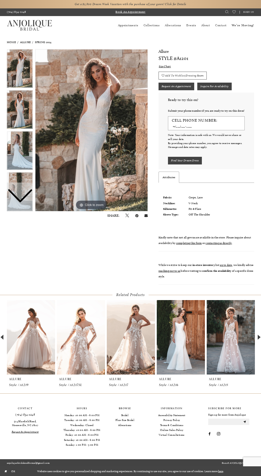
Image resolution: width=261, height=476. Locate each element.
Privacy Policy (171, 420)
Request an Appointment (176, 86)
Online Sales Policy (171, 430)
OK (13, 471)
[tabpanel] (91, 130)
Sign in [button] (248, 11)
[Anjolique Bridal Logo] (29, 25)
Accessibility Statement (171, 415)
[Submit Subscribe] (245, 422)
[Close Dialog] (5, 471)
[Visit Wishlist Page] (234, 12)
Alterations (124, 425)
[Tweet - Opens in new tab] (127, 216)
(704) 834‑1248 (25, 415)
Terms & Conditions (171, 425)
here (220, 471)
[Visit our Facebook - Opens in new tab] (209, 434)
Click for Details (175, 4)
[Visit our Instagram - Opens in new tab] (218, 434)
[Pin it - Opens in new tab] (137, 216)
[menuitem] (16, 12)
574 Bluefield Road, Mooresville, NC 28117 (25, 423)
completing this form (189, 243)
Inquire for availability (214, 86)
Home (11, 42)
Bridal (124, 415)
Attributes (169, 177)
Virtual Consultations (171, 434)
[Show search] (227, 12)
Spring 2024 (43, 42)
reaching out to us (169, 271)
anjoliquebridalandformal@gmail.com (28, 462)
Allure (25, 42)
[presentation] (31, 337)
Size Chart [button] (165, 66)
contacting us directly (218, 243)
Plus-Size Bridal (124, 420)
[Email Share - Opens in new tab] (146, 215)
